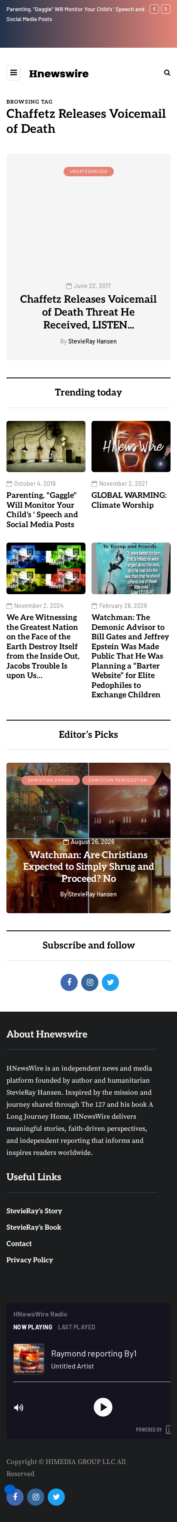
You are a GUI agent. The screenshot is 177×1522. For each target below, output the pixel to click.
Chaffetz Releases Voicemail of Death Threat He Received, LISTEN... (88, 312)
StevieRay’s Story (34, 1211)
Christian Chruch (50, 779)
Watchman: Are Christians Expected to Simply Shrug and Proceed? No (88, 867)
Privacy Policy (29, 1260)
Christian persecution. (118, 779)
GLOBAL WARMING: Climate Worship (129, 500)
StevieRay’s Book (33, 1228)
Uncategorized (88, 171)
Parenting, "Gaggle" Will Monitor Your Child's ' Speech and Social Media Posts (42, 510)
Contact (19, 1244)
